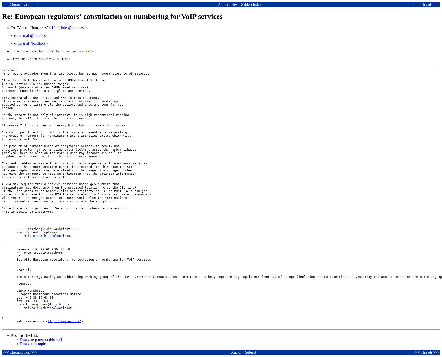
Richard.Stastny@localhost (70, 51)
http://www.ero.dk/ (64, 321)
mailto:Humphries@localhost (48, 236)
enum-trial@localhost (29, 43)
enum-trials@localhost (30, 36)
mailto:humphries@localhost (48, 308)
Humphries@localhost (68, 28)
